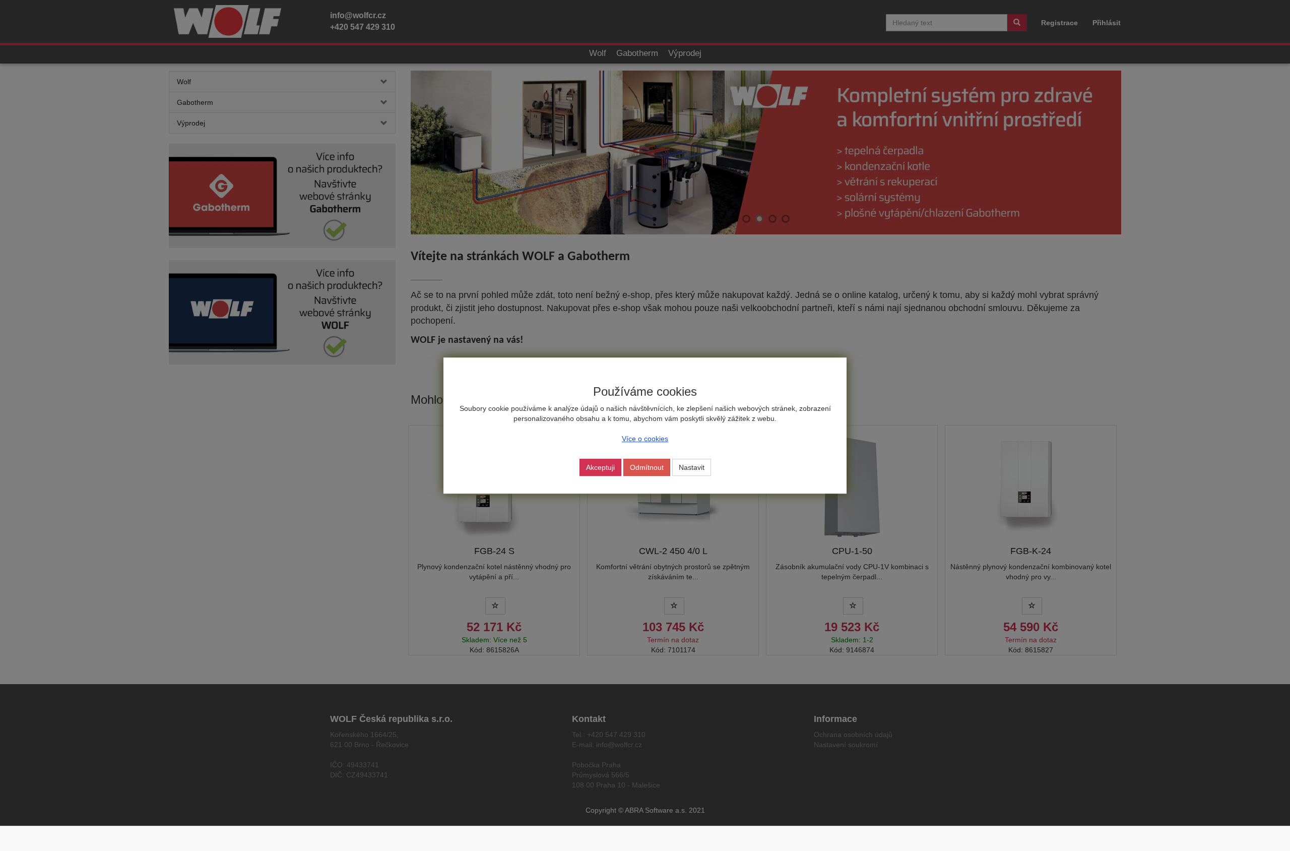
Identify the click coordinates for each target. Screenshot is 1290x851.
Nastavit (691, 467)
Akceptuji (600, 467)
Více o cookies (645, 439)
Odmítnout (647, 467)
